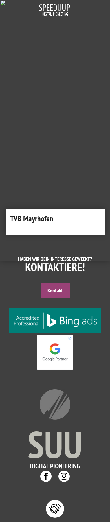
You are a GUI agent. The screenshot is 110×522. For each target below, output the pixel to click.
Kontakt (55, 290)
